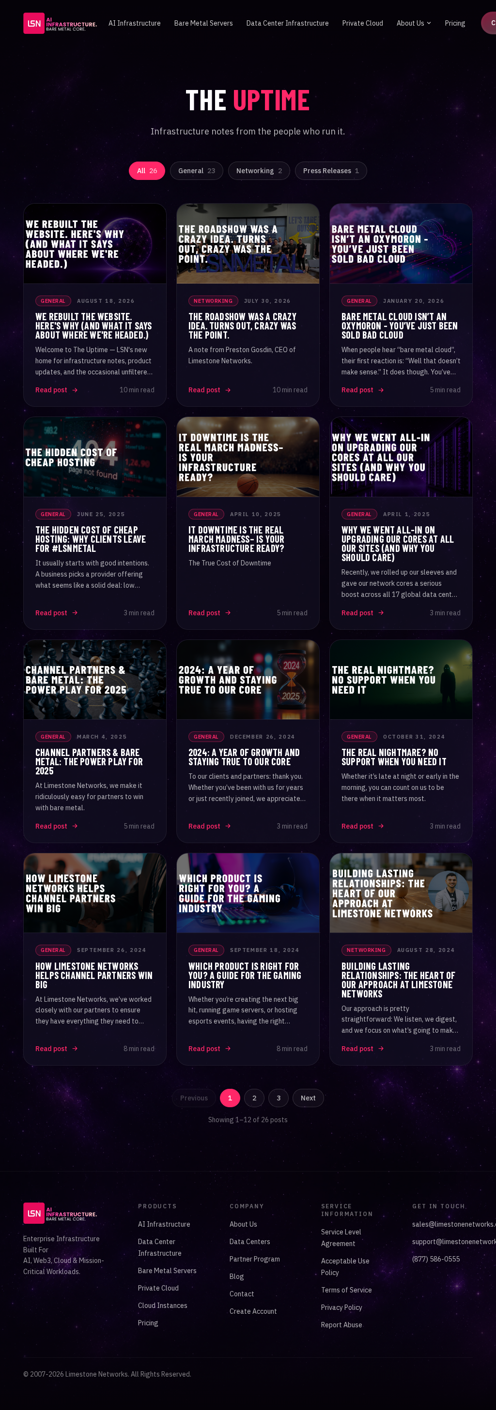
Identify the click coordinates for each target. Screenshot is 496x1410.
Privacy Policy (341, 1307)
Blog (237, 1276)
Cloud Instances (162, 1305)
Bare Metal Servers (203, 23)
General (196, 170)
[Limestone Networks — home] (60, 23)
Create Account (253, 1311)
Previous (194, 1098)
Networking (259, 170)
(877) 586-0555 (436, 1259)
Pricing (455, 23)
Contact (242, 1294)
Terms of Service (346, 1290)
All (147, 170)
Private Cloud (362, 23)
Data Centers (250, 1241)
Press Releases (331, 170)
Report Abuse (341, 1325)
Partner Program (255, 1259)
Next (308, 1098)
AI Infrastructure (134, 23)
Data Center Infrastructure (288, 23)
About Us (410, 23)
